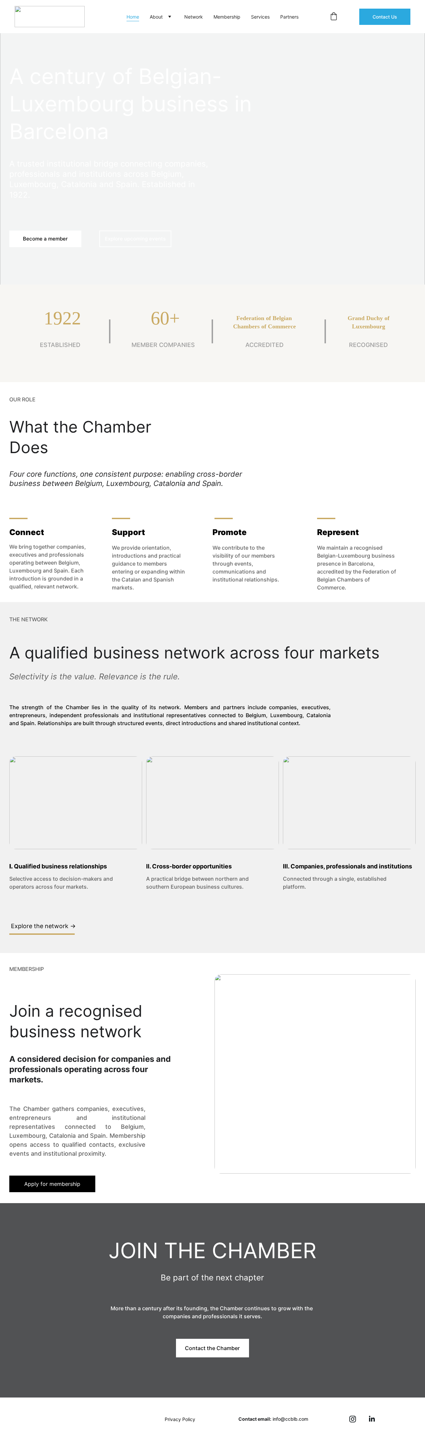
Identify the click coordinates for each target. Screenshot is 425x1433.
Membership (226, 17)
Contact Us (385, 17)
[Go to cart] (333, 17)
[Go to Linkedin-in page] (372, 1419)
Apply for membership (52, 1184)
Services (260, 17)
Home (133, 17)
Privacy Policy (180, 1419)
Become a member (45, 239)
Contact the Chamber (212, 1348)
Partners (289, 17)
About (156, 17)
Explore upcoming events (135, 239)
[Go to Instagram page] (352, 1419)
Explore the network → (43, 925)
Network (193, 17)
